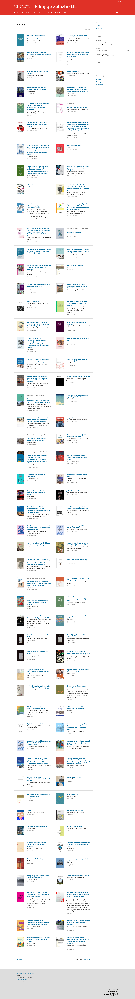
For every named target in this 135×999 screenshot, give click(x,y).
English (98, 25)
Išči (118, 13)
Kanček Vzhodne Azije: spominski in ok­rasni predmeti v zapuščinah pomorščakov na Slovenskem (38, 419)
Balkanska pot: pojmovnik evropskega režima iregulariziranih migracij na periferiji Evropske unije (38, 400)
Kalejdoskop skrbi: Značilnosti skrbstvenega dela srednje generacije (39, 53)
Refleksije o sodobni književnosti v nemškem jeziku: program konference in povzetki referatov (38, 361)
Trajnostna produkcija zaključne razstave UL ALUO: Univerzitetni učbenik (77, 303)
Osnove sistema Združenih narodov (78, 876)
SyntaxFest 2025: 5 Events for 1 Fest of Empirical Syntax (78, 579)
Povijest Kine (71, 418)
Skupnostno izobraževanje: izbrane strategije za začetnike (78, 436)
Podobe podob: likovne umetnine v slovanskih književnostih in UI (78, 544)
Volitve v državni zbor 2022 (75, 810)
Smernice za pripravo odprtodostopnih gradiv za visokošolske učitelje (35, 205)
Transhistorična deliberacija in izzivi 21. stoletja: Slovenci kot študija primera (38, 939)
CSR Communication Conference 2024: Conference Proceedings (37, 707)
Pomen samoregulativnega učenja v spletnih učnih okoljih (78, 860)
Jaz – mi (29, 810)
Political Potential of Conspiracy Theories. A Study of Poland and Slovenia (37, 124)
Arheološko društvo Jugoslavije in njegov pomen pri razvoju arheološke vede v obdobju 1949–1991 (39, 583)
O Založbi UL (26, 13)
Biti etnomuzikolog (73, 71)
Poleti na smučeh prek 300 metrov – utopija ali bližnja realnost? (78, 707)
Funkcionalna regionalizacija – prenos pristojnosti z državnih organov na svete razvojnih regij (39, 251)
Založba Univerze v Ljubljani (25, 973)
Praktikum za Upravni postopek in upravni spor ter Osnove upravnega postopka (78, 168)
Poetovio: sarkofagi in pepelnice (77, 559)
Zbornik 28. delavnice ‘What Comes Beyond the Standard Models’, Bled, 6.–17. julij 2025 (78, 54)
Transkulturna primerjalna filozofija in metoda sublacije (38, 795)
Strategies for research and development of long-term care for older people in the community (38, 922)
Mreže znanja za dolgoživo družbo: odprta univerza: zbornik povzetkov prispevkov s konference (78, 251)
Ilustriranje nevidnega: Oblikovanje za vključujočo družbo (78, 527)
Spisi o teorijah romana (74, 232)
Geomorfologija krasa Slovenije (37, 826)
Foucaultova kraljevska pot (35, 859)
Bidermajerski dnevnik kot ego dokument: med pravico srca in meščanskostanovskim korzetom (77, 89)
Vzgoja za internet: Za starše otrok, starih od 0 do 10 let (78, 670)
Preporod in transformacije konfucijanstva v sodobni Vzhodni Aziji (38, 671)
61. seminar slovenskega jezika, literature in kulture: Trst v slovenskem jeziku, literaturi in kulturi (77, 726)
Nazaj (20, 959)
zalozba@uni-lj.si (22, 979)
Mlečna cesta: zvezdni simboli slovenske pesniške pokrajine (36, 88)
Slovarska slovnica (72, 794)
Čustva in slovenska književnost (77, 107)
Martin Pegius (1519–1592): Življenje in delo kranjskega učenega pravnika (39, 544)
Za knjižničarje (100, 84)
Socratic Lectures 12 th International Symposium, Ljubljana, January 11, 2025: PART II (78, 922)
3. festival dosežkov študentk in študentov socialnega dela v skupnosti (37, 844)
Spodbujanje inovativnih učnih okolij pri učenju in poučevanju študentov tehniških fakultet (38, 527)
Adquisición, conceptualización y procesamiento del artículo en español (37, 602)
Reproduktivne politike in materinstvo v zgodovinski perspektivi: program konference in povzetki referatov (38, 509)
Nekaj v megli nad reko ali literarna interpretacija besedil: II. (38, 876)
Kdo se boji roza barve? (74, 145)
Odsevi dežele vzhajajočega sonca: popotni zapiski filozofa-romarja (77, 396)
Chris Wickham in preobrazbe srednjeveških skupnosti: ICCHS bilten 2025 (77, 286)
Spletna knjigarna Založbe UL (43, 13)
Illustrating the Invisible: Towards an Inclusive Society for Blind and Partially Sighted (39, 743)
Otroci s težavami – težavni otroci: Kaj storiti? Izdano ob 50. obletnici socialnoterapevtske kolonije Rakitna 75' (78, 187)
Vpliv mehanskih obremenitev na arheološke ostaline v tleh (37, 439)
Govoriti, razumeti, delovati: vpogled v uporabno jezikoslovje (39, 285)
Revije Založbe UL (60, 13)
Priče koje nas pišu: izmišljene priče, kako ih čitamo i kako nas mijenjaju (38, 687)
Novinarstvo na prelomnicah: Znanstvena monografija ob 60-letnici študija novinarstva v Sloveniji (78, 653)
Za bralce (98, 79)
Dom (18, 19)
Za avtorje (98, 82)
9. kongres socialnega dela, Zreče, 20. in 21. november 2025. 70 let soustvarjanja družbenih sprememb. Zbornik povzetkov (78, 206)
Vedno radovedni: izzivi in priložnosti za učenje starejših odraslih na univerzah (39, 267)
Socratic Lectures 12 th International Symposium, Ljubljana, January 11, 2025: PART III (78, 743)
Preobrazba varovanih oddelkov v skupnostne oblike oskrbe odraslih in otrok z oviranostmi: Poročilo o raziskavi (78, 895)
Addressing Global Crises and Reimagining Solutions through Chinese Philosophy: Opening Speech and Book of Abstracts (78, 760)
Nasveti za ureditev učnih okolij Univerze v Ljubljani (77, 360)
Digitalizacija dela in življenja (36, 724)
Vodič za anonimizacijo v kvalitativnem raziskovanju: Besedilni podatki (39, 779)
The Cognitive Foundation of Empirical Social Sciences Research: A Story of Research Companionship (39, 37)
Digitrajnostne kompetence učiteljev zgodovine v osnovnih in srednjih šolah (78, 844)
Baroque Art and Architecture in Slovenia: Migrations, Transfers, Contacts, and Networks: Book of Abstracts (37, 379)
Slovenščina (99, 28)
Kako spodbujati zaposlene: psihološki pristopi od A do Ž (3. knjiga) (77, 599)
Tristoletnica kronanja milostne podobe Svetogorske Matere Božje (77, 508)
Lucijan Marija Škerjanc (74, 777)
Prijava (119, 1)
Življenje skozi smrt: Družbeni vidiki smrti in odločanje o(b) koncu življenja (38, 492)
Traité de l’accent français (75, 265)
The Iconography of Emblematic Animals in (38, 324)
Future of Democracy (33, 301)
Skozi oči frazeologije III (74, 826)
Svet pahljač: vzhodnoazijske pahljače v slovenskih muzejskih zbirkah (77, 457)
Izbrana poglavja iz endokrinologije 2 (78, 376)
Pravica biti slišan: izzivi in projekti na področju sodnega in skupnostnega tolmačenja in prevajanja (38, 106)
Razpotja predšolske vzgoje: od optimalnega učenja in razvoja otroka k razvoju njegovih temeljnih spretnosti (78, 940)
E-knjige (16, 13)
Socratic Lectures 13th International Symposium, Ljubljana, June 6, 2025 (38, 617)
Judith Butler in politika (74, 491)
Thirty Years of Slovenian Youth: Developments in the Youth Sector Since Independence (38, 894)
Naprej (86, 959)
